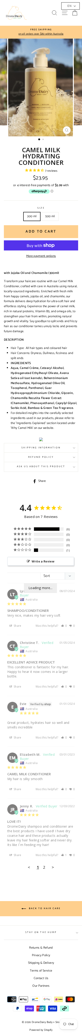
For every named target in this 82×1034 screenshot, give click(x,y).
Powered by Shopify (40, 1030)
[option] (41, 87)
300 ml (31, 216)
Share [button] (17, 626)
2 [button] (43, 140)
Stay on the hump (41, 932)
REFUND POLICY (41, 457)
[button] (64, 626)
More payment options (41, 256)
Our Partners (40, 985)
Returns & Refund (41, 947)
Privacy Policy (41, 955)
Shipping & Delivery (41, 962)
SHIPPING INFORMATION (40, 448)
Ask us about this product (41, 467)
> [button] (53, 867)
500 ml (50, 216)
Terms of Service (41, 970)
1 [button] (39, 139)
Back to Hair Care (44, 908)
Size (40, 208)
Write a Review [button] (43, 561)
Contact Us (41, 978)
